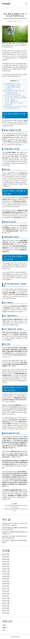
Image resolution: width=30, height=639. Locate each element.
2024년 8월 (5, 608)
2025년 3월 (5, 591)
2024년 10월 (5, 603)
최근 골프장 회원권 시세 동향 (11, 83)
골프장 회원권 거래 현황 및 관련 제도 (13, 90)
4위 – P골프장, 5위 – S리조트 (14, 103)
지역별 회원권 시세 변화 (12, 87)
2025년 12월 (5, 569)
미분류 (15, 503)
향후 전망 (8, 89)
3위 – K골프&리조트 (11, 101)
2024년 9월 (5, 605)
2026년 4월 (5, 559)
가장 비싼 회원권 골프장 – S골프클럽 (15, 97)
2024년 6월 (5, 613)
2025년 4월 (5, 588)
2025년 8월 (5, 578)
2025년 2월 (5, 593)
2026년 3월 (5, 561)
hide (17, 80)
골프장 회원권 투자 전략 (12, 108)
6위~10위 (8, 104)
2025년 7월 (5, 581)
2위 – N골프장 (10, 99)
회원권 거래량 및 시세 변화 (13, 85)
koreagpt (6, 4)
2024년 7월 (5, 610)
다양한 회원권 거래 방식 (12, 94)
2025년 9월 (5, 576)
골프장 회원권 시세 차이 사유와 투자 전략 (14, 106)
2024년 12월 (5, 598)
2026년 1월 (5, 566)
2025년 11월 (5, 571)
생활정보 (4, 627)
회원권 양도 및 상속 (11, 92)
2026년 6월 (5, 554)
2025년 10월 (5, 574)
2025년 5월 (5, 586)
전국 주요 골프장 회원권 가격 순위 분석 (14, 96)
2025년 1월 (5, 596)
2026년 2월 (5, 564)
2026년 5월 (5, 556)
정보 (3, 630)
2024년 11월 (5, 600)
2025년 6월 (5, 583)
